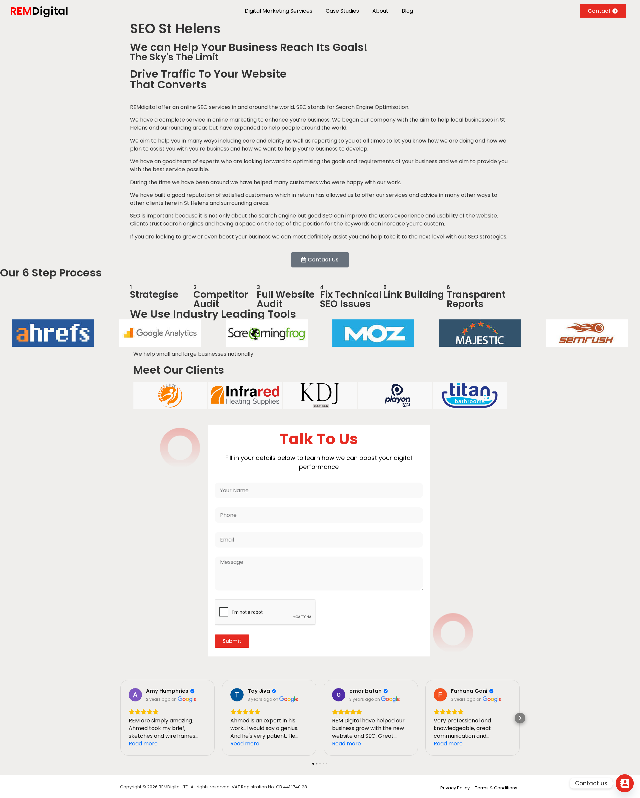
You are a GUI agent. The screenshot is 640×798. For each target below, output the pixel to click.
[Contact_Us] (625, 783)
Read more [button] (143, 743)
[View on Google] (135, 694)
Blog (407, 11)
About (380, 11)
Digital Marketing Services (278, 11)
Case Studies (342, 11)
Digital (39, 10)
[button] (120, 718)
